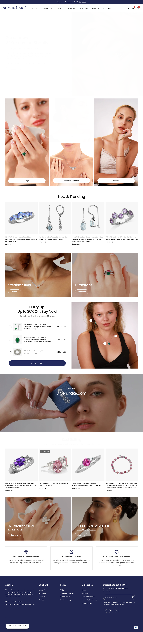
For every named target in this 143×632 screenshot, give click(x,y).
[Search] (123, 8)
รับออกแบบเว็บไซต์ (7, 617)
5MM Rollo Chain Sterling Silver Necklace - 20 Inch (34, 352)
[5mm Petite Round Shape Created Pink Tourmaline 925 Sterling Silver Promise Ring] (88, 465)
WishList (41, 600)
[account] (128, 8)
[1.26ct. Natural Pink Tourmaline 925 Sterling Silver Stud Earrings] (55, 465)
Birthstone (42, 593)
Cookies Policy (65, 600)
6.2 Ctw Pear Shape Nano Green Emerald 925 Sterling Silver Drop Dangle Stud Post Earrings (37, 327)
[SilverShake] (14, 8)
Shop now (14, 292)
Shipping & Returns (67, 593)
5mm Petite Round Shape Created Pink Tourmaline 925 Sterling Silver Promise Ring (86, 484)
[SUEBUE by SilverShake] (105, 519)
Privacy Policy (65, 597)
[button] (69, 91)
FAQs (62, 590)
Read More (71, 414)
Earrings (85, 593)
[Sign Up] (132, 597)
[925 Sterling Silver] (38, 519)
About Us (42, 590)
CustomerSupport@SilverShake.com (21, 604)
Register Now (16, 70)
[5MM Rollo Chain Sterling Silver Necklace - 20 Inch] (17, 352)
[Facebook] (105, 611)
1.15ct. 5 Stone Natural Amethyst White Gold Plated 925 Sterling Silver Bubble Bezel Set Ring (122, 238)
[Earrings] (71, 120)
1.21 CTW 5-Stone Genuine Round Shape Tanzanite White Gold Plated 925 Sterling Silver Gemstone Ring (21, 239)
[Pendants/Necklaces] (71, 164)
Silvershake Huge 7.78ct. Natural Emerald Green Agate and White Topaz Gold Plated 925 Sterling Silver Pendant (37, 339)
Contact (42, 597)
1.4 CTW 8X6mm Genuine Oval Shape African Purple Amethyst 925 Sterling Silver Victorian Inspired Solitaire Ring (20, 485)
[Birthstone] (105, 275)
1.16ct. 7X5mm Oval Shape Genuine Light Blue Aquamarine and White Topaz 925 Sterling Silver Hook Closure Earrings (87, 239)
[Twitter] (117, 611)
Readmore (82, 292)
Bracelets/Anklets (88, 597)
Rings (84, 590)
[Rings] (27, 142)
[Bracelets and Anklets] (116, 142)
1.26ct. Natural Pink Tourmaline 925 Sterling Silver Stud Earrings (53, 484)
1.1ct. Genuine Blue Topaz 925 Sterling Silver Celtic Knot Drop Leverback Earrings (53, 238)
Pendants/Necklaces (89, 600)
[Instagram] (111, 611)
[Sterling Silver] (38, 275)
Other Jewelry (87, 603)
